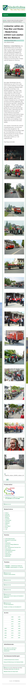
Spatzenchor (7, 553)
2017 (12, 623)
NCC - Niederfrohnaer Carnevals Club (13, 547)
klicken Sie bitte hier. (15, 669)
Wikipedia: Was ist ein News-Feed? (11, 671)
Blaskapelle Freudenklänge (10, 540)
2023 (6, 633)
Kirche (6, 524)
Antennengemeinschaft (9, 538)
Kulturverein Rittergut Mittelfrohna (12, 544)
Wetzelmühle (7, 556)
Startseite (4, 20)
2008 (19, 621)
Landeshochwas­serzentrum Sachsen (11, 659)
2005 (19, 628)
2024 (6, 630)
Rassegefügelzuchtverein (10, 550)
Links (6, 529)
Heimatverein (8, 543)
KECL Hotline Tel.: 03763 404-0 (10, 648)
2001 (19, 637)
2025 (6, 628)
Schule (6, 527)
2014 (12, 630)
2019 (12, 619)
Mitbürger (7, 517)
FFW (7, 479)
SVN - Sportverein (8, 551)
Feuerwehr (7, 518)
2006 (19, 626)
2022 (6, 635)
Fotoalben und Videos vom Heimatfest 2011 (13, 606)
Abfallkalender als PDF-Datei (10, 649)
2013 (12, 633)
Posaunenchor (8, 548)
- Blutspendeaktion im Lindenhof (14, 567)
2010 (19, 617)
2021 (6, 637)
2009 (19, 619)
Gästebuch (7, 523)
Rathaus (7, 513)
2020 (12, 617)
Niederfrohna (17, 680)
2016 (12, 626)
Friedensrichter (8, 520)
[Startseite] (14, 10)
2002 (19, 635)
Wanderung (7, 515)
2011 (12, 637)
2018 (12, 621)
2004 (19, 630)
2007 (19, 623)
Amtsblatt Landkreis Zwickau (9, 574)
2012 (12, 635)
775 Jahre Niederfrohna (8, 604)
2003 (19, 633)
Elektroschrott (6, 651)
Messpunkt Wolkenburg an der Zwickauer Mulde (13, 662)
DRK (6, 541)
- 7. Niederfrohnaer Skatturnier (13, 565)
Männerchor (7, 546)
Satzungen (7, 514)
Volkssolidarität (8, 554)
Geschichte (7, 521)
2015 (12, 628)
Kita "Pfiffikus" (8, 526)
